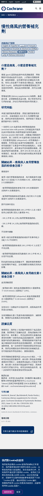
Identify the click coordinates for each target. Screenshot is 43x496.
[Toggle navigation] (40, 8)
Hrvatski (15, 49)
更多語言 (38, 2)
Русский (6, 49)
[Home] (12, 8)
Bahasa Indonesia (16, 55)
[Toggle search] (36, 8)
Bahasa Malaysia (9, 52)
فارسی (24, 2)
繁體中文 (4, 2)
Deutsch (25, 49)
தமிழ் (4, 55)
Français (31, 46)
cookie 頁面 (13, 485)
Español (17, 2)
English (11, 2)
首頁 (3, 15)
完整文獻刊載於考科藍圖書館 (15, 431)
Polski (31, 52)
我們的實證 (12, 15)
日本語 (34, 49)
